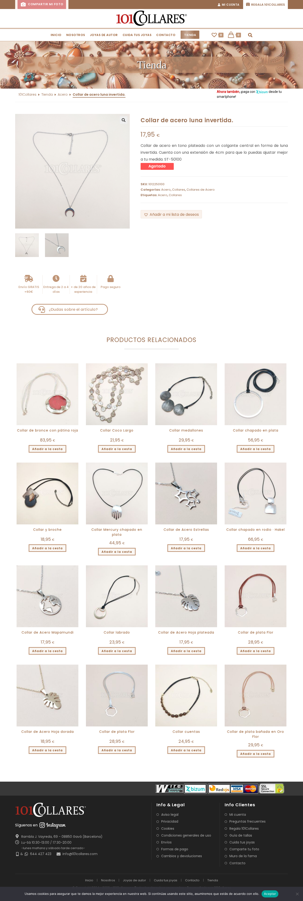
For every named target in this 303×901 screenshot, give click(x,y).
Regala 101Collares (244, 828)
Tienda (47, 94)
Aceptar (270, 894)
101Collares (27, 94)
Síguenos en (26, 825)
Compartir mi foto (45, 4)
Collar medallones (186, 430)
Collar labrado (117, 632)
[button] (151, 65)
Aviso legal (169, 814)
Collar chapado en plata (255, 430)
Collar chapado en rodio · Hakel (255, 529)
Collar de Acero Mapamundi (48, 632)
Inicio (89, 880)
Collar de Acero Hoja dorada (47, 731)
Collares (178, 189)
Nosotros (108, 880)
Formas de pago (174, 849)
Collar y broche (47, 529)
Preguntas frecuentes (247, 821)
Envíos (166, 842)
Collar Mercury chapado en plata (116, 532)
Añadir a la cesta (47, 449)
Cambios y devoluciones (181, 856)
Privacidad (169, 821)
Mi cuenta (237, 814)
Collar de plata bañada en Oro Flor (255, 734)
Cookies (167, 828)
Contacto (237, 863)
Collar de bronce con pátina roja (47, 430)
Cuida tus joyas (242, 842)
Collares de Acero (201, 189)
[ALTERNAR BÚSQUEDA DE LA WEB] (250, 35)
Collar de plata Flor (255, 632)
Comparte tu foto (244, 849)
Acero (63, 94)
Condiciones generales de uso (186, 835)
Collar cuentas (186, 731)
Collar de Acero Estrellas (186, 529)
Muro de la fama (243, 856)
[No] (297, 894)
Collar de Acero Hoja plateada (186, 632)
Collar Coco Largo (117, 430)
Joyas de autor (134, 880)
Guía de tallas (240, 835)
